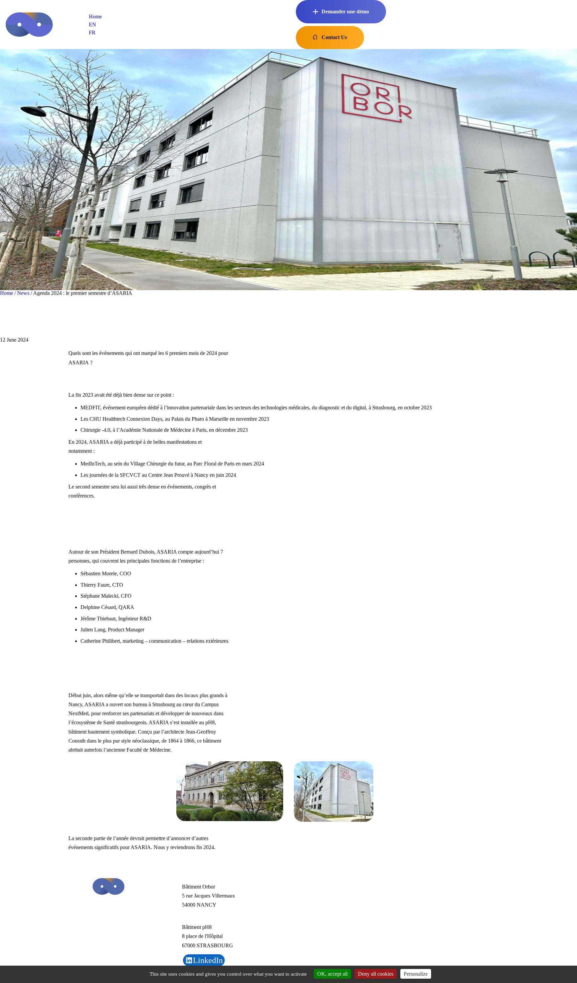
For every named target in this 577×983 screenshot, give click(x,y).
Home (95, 16)
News (23, 293)
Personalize (416, 974)
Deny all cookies (375, 974)
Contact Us (334, 37)
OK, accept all (332, 974)
